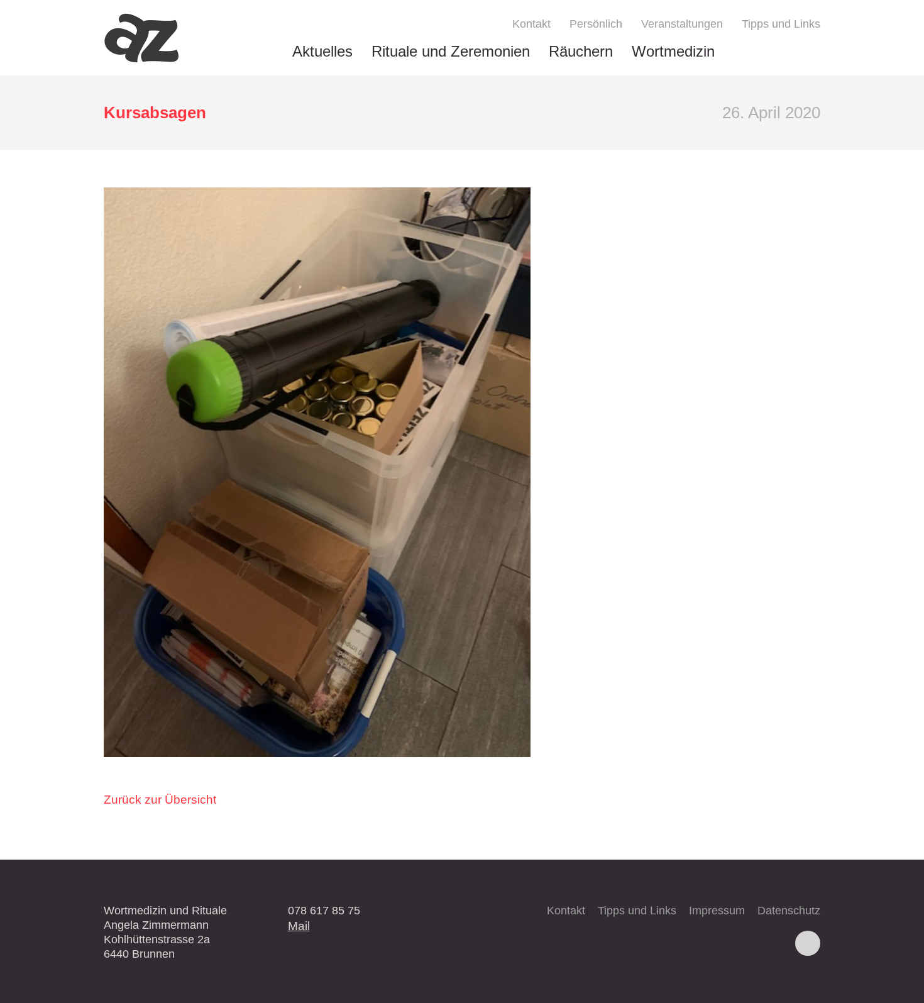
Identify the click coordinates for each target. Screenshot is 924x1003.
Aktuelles (322, 51)
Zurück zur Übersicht (160, 799)
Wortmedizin (673, 51)
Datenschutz (788, 910)
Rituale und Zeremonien (450, 51)
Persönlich (595, 24)
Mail (299, 926)
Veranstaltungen (682, 24)
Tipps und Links (781, 24)
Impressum (717, 910)
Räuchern (581, 51)
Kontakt (531, 24)
